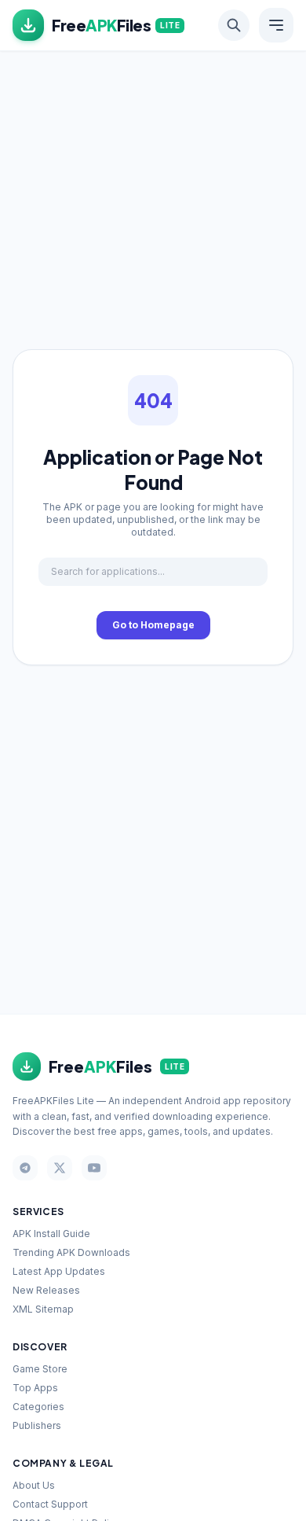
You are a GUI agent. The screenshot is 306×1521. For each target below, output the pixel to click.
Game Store (40, 1369)
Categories (38, 1406)
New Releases (46, 1290)
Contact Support (50, 1504)
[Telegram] (25, 1167)
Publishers (37, 1425)
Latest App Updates (59, 1271)
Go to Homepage (153, 625)
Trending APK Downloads (71, 1252)
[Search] (234, 25)
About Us (34, 1485)
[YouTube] (94, 1167)
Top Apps (35, 1388)
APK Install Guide (51, 1233)
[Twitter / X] (59, 1167)
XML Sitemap (43, 1309)
